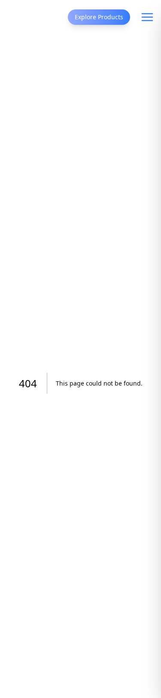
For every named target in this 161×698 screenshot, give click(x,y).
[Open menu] (147, 17)
